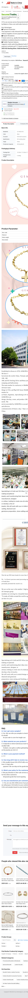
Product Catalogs (23, 940)
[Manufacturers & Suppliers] (14, 2)
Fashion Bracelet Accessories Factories (12, 976)
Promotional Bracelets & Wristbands (11, 961)
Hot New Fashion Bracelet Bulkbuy (11, 983)
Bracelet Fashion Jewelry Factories (11, 972)
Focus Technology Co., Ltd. (19, 991)
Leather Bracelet (19, 964)
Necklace (25, 961)
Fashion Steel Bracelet (8, 979)
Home (3, 11)
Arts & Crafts (8, 11)
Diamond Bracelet (7, 964)
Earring (17, 946)
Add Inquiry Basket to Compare (10, 118)
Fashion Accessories (17, 11)
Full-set (3, 943)
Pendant (4, 946)
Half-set (18, 943)
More (3, 986)
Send (15, 852)
